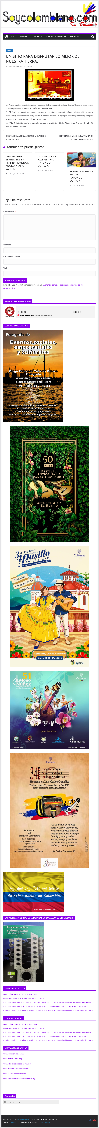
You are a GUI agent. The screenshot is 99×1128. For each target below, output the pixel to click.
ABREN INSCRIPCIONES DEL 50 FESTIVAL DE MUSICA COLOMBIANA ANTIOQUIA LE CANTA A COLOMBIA (44, 1006)
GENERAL (24, 36)
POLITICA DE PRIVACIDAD (56, 36)
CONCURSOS (37, 36)
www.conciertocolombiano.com (16, 1069)
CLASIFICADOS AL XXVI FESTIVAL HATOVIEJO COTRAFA (48, 161)
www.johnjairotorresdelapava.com (17, 1064)
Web (5, 268)
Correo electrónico (12, 256)
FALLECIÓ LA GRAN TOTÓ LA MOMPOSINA (20, 994)
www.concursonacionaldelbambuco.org (19, 1078)
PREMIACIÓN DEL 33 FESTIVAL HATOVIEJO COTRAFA (81, 176)
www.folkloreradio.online (13, 1054)
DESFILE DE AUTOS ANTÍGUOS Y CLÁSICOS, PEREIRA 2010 (26, 138)
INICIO (13, 36)
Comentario (9, 211)
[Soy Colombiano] (6, 37)
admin (29, 66)
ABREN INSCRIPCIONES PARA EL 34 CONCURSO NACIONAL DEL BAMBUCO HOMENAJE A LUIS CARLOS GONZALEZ (48, 1002)
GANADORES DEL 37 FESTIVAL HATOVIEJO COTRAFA (23, 998)
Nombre (7, 244)
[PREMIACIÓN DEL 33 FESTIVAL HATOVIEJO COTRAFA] (81, 154)
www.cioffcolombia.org (12, 1059)
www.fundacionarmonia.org (14, 1074)
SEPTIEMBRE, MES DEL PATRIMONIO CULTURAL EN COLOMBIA (76, 138)
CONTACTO (74, 36)
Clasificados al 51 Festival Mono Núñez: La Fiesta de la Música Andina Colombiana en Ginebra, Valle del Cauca (48, 1010)
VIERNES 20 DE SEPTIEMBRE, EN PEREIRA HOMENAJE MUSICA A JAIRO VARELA (17, 163)
